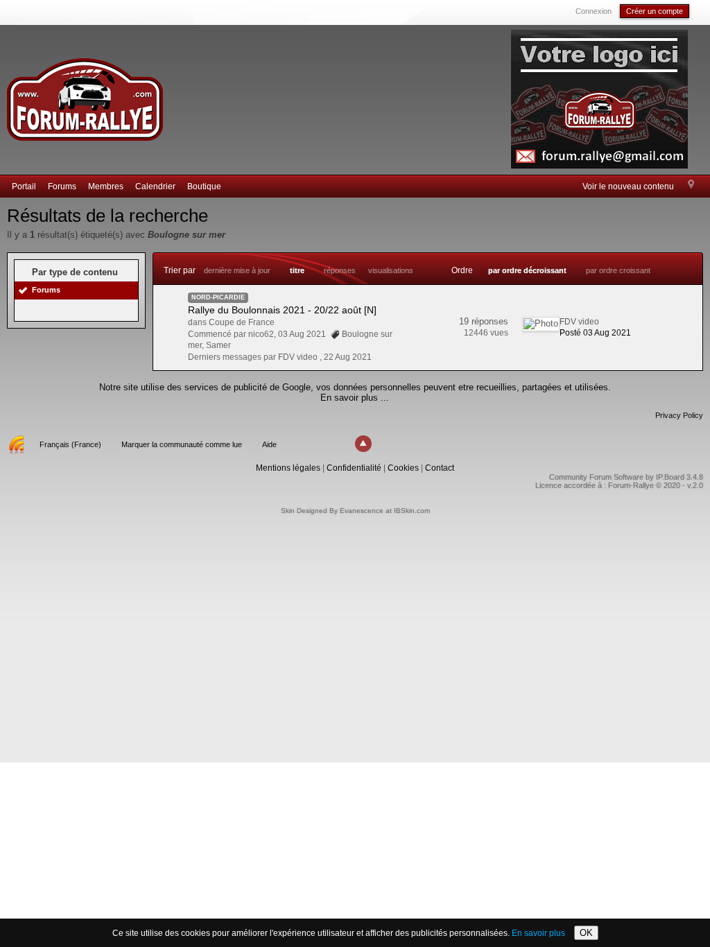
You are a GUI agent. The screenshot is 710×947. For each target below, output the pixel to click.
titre (297, 270)
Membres (105, 186)
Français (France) (70, 444)
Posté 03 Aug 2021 (595, 333)
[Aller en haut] (363, 443)
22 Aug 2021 (348, 357)
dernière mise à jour (237, 270)
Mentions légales (288, 468)
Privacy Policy (679, 415)
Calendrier (155, 186)
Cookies (403, 468)
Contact (439, 468)
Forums (62, 186)
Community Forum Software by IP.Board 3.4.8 (626, 477)
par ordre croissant (618, 270)
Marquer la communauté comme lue (181, 444)
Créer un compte (654, 11)
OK (586, 933)
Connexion (593, 11)
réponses (340, 270)
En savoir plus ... (354, 397)
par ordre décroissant (527, 270)
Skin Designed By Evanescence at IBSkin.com (355, 510)
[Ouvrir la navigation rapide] (691, 185)
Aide (269, 444)
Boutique (204, 186)
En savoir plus (538, 933)
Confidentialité (354, 468)
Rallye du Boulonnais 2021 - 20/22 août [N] (282, 309)
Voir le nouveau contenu (628, 186)
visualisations (390, 270)
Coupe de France (242, 322)
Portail (24, 186)
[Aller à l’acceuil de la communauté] (84, 93)
